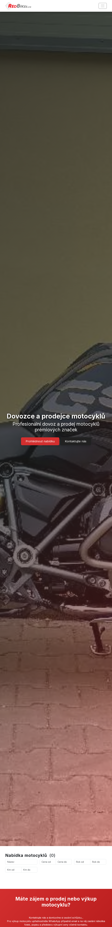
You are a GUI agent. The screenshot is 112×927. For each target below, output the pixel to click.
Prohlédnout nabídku (40, 441)
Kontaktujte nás (75, 441)
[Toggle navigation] (103, 6)
